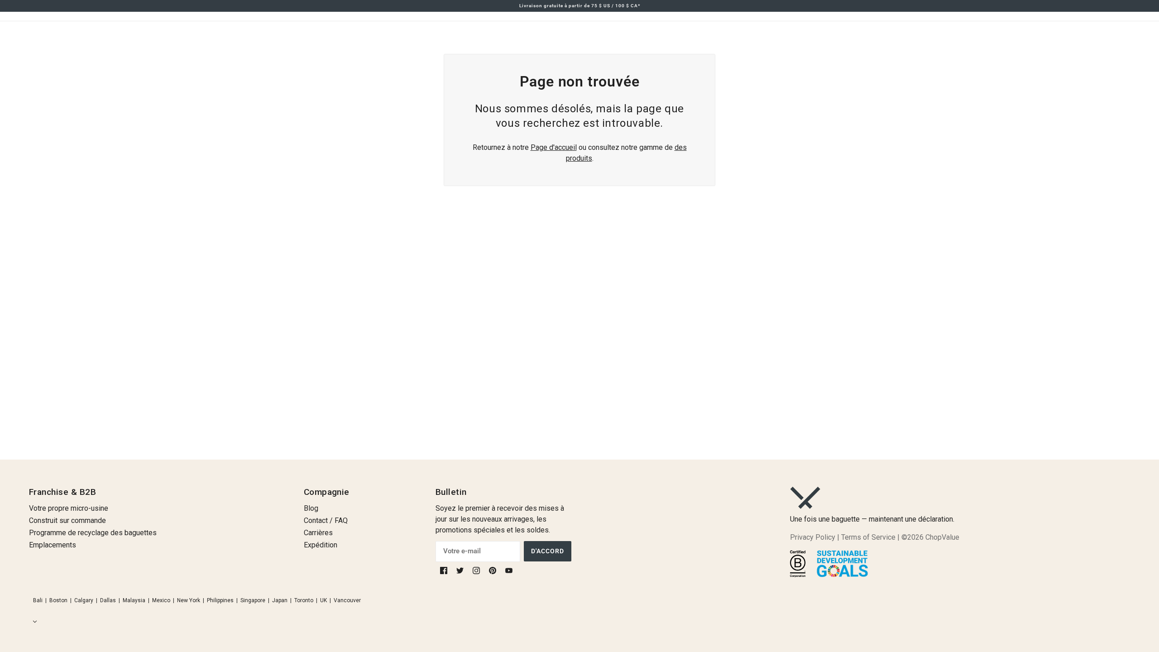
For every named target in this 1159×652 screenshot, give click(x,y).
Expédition (320, 545)
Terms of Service (868, 537)
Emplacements (52, 545)
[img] (444, 570)
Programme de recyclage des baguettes (93, 532)
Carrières (318, 532)
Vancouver (347, 600)
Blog (311, 508)
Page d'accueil (554, 147)
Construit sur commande (67, 520)
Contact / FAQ (326, 520)
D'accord (547, 551)
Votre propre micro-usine (68, 508)
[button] (33, 621)
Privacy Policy (812, 537)
